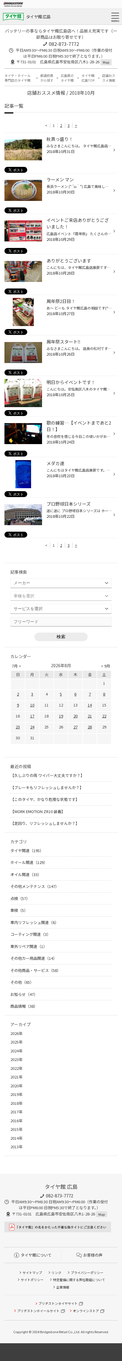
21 (90, 716)
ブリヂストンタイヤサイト (58, 1303)
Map (106, 62)
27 (75, 727)
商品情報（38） (24, 1006)
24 (32, 727)
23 (18, 727)
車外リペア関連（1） (28, 946)
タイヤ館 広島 (38, 17)
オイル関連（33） (25, 874)
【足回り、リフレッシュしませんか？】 (44, 823)
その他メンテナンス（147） (34, 886)
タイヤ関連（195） (27, 850)
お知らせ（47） (24, 994)
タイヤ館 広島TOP (87, 78)
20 (75, 716)
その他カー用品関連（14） (33, 958)
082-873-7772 (64, 43)
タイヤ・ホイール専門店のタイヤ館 (17, 78)
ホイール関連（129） (28, 862)
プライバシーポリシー (87, 1272)
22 (104, 716)
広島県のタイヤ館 (67, 78)
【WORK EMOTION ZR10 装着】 (37, 811)
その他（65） (22, 982)
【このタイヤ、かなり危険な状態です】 (44, 799)
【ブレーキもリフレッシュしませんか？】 (47, 787)
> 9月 (105, 666)
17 (32, 716)
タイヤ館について (36, 1255)
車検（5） (19, 910)
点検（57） (20, 898)
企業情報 (62, 1287)
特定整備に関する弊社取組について (79, 1279)
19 (61, 716)
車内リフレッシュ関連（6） (34, 922)
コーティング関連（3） (30, 934)
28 (90, 727)
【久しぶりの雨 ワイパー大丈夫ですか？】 (47, 775)
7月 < (16, 666)
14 (90, 705)
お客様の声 (92, 1255)
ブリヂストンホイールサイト (38, 1310)
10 (32, 705)
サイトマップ (32, 1272)
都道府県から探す (46, 78)
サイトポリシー (32, 1279)
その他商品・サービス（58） (35, 970)
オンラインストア (86, 1310)
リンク (56, 1272)
